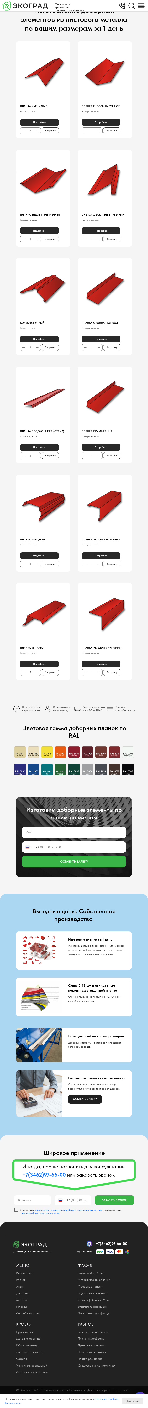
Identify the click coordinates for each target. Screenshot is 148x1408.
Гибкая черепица (27, 1345)
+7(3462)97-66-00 (111, 1243)
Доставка (22, 1293)
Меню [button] (22, 1265)
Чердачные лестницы (92, 1352)
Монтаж (21, 1300)
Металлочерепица (28, 1338)
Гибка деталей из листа (93, 1332)
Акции (20, 1286)
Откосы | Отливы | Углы (93, 1300)
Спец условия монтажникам (96, 1365)
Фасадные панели (90, 1286)
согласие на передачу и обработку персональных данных (68, 1209)
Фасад (85, 1265)
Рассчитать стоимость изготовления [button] (96, 1078)
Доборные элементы (30, 1352)
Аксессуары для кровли (32, 1372)
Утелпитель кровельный (31, 1365)
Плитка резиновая (90, 1359)
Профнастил (24, 1332)
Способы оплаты (27, 1313)
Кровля (24, 1324)
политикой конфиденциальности (40, 1212)
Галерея (21, 1306)
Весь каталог (25, 1273)
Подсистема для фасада (94, 1313)
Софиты (21, 1359)
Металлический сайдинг (94, 1280)
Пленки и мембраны (91, 1338)
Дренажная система (91, 1345)
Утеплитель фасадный (92, 1306)
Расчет (20, 1280)
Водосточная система (92, 1293)
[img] (141, 6)
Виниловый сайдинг (91, 1273)
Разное (86, 1324)
